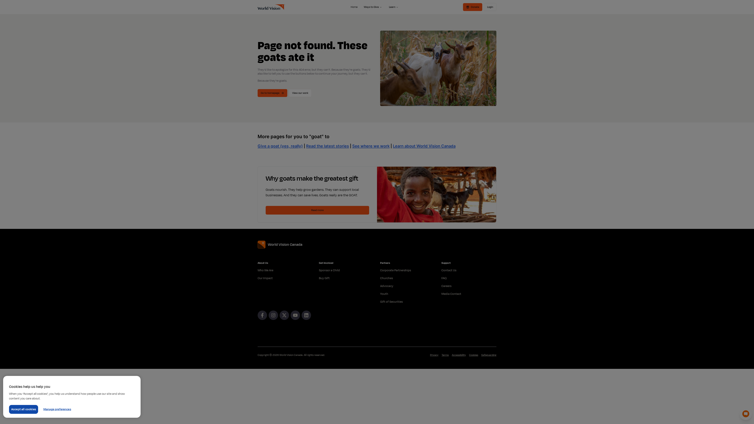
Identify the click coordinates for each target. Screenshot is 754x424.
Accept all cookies (23, 409)
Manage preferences (57, 409)
